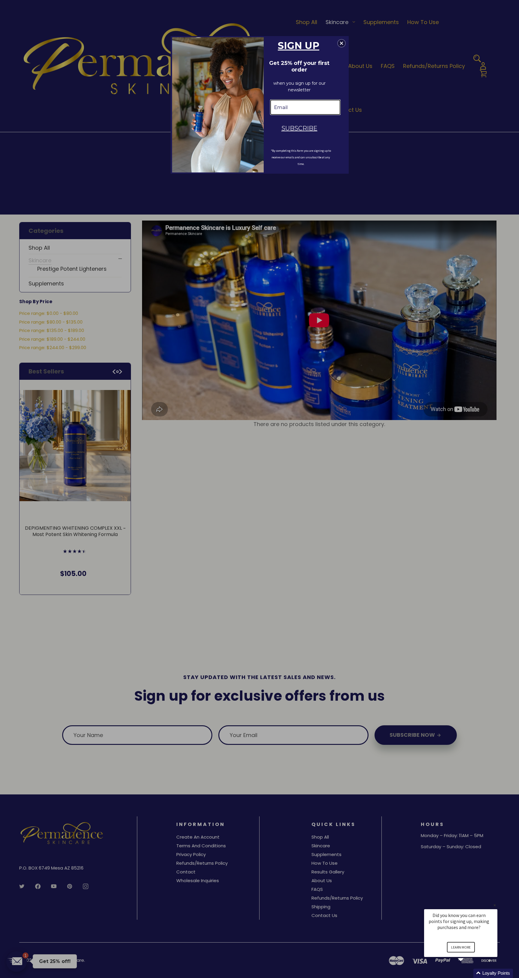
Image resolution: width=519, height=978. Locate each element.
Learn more (461, 947)
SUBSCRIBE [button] (299, 128)
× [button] (494, 905)
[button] (468, 973)
